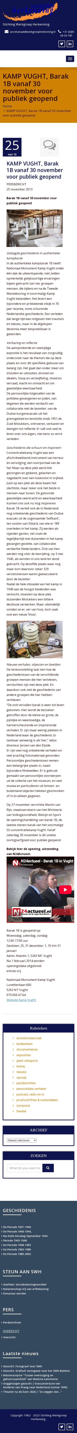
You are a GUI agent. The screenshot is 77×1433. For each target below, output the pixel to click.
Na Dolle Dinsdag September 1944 (25, 1236)
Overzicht (9, 1337)
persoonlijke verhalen (31, 1089)
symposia (23, 1105)
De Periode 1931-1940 (17, 1227)
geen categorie (27, 1060)
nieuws (21, 1072)
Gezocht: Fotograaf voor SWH (22, 1366)
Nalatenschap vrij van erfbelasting (26, 1289)
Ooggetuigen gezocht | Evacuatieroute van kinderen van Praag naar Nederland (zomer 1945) (35, 1385)
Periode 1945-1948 (15, 1240)
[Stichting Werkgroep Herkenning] (38, 12)
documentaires (27, 1049)
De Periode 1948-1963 (17, 1245)
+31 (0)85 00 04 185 (67, 33)
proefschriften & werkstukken (37, 1100)
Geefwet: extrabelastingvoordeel (24, 1284)
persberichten (26, 1083)
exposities (23, 1055)
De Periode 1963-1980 (17, 1249)
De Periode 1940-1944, (17, 1231)
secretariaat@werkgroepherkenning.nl (33, 32)
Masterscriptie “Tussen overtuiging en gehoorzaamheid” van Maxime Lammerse (30, 1377)
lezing (20, 1066)
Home (7, 106)
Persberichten (12, 1322)
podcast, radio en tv (30, 1094)
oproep (21, 1077)
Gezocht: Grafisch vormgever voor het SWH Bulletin (36, 1371)
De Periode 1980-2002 (17, 1254)
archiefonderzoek (28, 1038)
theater (21, 1111)
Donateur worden (14, 1293)
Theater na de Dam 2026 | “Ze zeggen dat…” (32, 1391)
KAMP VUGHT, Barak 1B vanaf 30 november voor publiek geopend (35, 170)
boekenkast (24, 1044)
